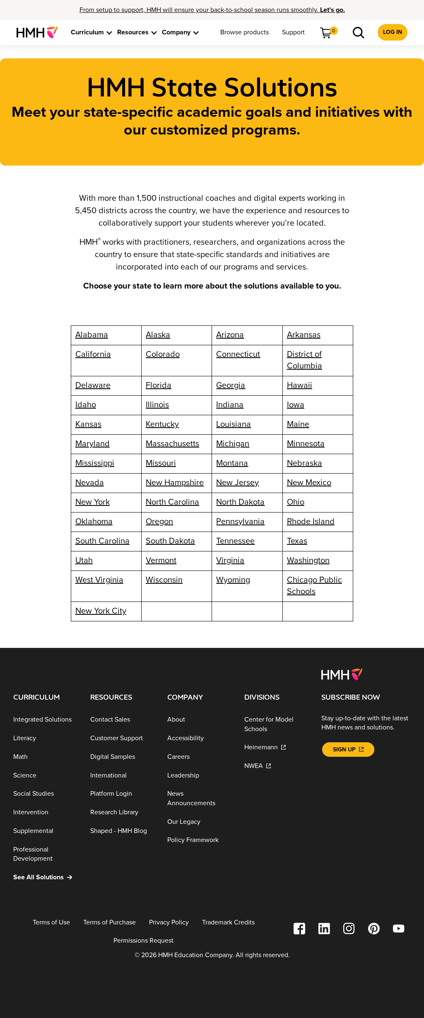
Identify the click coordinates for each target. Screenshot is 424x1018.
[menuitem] (40, 32)
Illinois (157, 405)
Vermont (161, 561)
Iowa (295, 405)
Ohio (295, 502)
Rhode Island (311, 522)
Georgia (230, 385)
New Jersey (237, 483)
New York (92, 502)
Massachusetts (172, 444)
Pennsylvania (240, 522)
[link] (40, 32)
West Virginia (99, 580)
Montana (232, 463)
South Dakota (170, 541)
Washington (308, 561)
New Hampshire (175, 483)
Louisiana (233, 424)
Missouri (161, 463)
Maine (298, 424)
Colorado (163, 354)
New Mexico (309, 483)
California (93, 354)
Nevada (89, 483)
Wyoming (233, 580)
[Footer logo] (341, 674)
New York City (100, 611)
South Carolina (102, 541)
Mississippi (94, 463)
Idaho (85, 405)
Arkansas (303, 335)
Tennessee (235, 541)
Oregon (159, 522)
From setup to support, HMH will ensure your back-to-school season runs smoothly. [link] (212, 10)
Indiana (229, 405)
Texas (297, 541)
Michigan (232, 444)
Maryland (92, 444)
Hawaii (299, 385)
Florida (158, 385)
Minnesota (306, 444)
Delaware (93, 385)
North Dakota (240, 502)
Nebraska (304, 463)
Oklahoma (94, 522)
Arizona (230, 335)
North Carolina (172, 502)
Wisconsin (164, 580)
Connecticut (238, 354)
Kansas (88, 424)
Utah (84, 561)
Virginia (230, 561)
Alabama (91, 335)
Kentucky (162, 424)
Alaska (158, 335)
